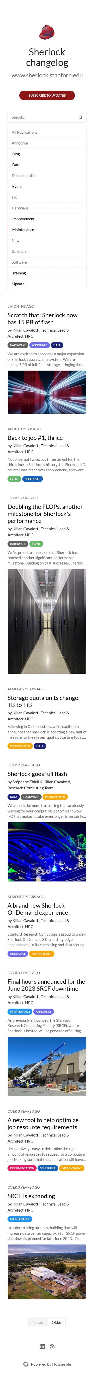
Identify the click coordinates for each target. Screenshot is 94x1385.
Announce (20, 143)
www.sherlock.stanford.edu (47, 75)
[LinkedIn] (45, 1345)
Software (19, 262)
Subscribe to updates (47, 95)
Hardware (20, 208)
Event (17, 186)
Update (18, 283)
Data (16, 164)
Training (19, 273)
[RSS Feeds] (52, 1345)
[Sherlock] (47, 33)
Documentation (24, 175)
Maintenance (23, 229)
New (15, 240)
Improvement (23, 219)
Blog (16, 154)
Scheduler (20, 251)
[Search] (80, 117)
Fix (14, 197)
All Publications (24, 132)
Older (56, 1322)
